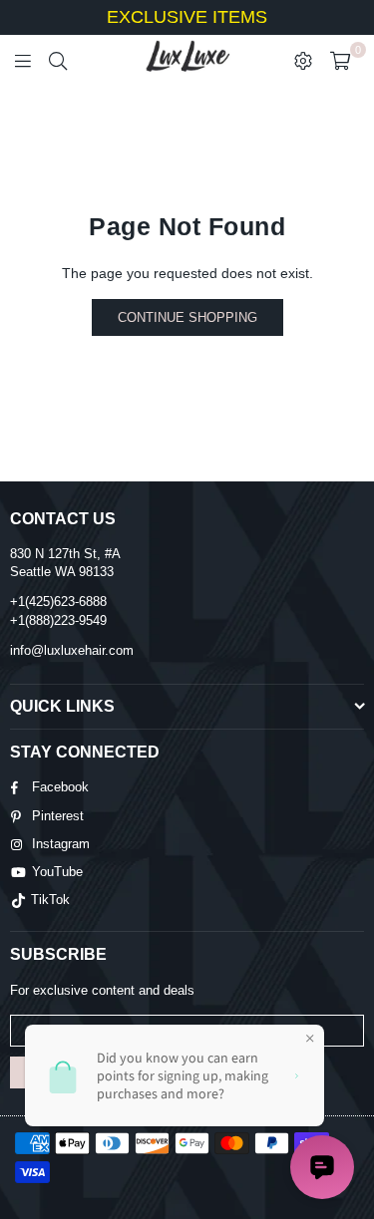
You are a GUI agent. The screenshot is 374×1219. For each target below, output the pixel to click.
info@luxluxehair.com (72, 650)
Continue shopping (187, 317)
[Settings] (303, 60)
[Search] (58, 60)
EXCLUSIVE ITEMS (187, 17)
